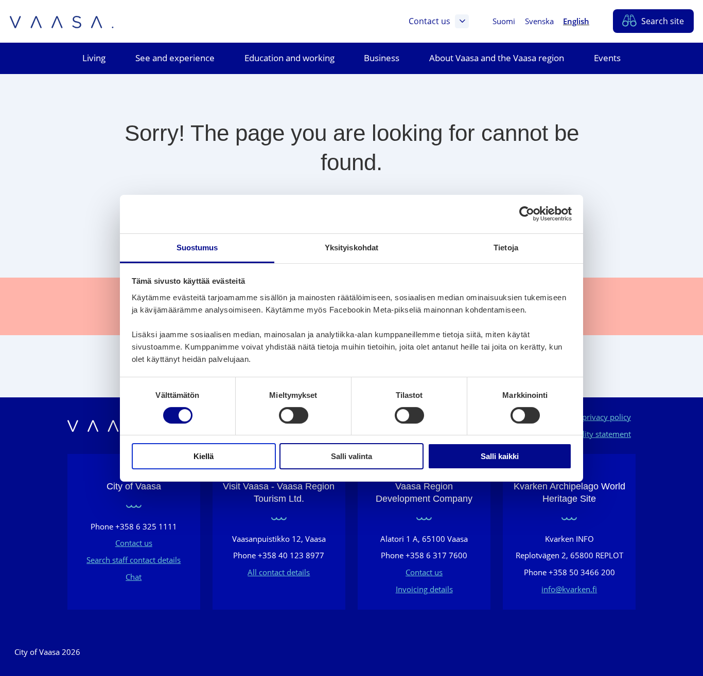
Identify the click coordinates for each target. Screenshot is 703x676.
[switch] (293, 415)
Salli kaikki (500, 456)
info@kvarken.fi (569, 589)
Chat (134, 577)
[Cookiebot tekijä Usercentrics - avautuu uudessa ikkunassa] (527, 214)
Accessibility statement (590, 434)
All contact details (279, 572)
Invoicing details (424, 589)
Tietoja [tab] (506, 247)
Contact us (429, 21)
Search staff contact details (133, 560)
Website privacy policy (591, 417)
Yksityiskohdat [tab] (351, 247)
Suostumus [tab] (197, 247)
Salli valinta (351, 456)
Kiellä (204, 456)
